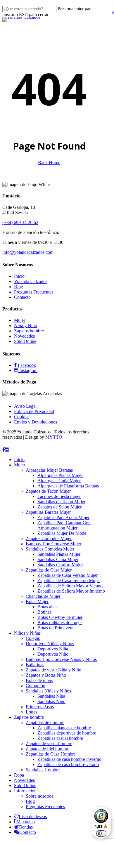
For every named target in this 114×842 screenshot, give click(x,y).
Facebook (26, 365)
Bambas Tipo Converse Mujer (53, 543)
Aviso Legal (25, 406)
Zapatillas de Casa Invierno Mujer (68, 580)
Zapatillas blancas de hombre (64, 727)
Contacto (22, 297)
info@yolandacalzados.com (27, 252)
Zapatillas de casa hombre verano (68, 764)
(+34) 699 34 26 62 (20, 222)
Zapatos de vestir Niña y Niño (53, 669)
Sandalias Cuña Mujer (57, 559)
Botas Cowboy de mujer (59, 617)
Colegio (33, 638)
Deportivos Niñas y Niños (50, 643)
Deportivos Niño (52, 654)
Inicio (19, 276)
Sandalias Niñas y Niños (48, 690)
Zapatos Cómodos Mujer (49, 538)
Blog (18, 286)
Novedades (24, 336)
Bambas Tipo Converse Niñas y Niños (61, 659)
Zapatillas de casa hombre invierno (69, 759)
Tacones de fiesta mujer (59, 496)
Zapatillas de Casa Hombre (51, 753)
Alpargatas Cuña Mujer (59, 480)
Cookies (21, 416)
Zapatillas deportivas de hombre (66, 732)
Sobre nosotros (39, 796)
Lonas (31, 711)
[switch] (101, 833)
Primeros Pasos (40, 706)
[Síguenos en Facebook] (3, 449)
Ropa (19, 774)
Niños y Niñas (27, 633)
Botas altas (47, 606)
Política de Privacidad (34, 411)
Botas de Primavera (55, 627)
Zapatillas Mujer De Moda (61, 533)
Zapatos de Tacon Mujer (48, 491)
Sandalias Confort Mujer (60, 564)
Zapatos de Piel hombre (47, 748)
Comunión (35, 685)
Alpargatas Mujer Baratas (49, 470)
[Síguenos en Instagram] (7, 449)
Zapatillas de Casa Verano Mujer (67, 575)
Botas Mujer (37, 601)
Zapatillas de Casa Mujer (49, 569)
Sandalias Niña (51, 696)
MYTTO (53, 437)
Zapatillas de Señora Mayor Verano (70, 585)
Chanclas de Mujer (43, 596)
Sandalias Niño (51, 701)
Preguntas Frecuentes (33, 291)
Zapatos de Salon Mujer (59, 506)
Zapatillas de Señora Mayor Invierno (71, 590)
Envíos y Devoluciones (35, 421)
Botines (44, 612)
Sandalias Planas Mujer (58, 554)
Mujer (19, 320)
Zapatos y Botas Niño (46, 675)
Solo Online (25, 341)
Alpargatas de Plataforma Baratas (68, 485)
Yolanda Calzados (30, 281)
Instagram (27, 370)
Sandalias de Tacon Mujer (61, 501)
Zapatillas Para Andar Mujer (63, 517)
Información (25, 790)
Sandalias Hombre (43, 769)
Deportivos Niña (52, 648)
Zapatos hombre (29, 330)
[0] (111, 15)
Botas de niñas (39, 680)
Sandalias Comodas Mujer (50, 548)
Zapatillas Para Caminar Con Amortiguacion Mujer (64, 525)
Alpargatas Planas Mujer (60, 475)
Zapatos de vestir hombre (49, 743)
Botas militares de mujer (59, 622)
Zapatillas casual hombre (60, 738)
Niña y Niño (25, 325)
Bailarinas (35, 664)
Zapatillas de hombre (45, 722)
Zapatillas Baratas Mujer (48, 512)
